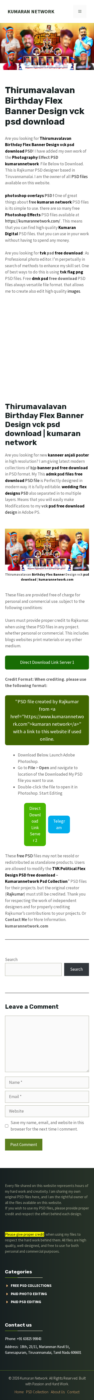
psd (70, 144)
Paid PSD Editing (26, 1301)
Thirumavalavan (55, 138)
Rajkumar (15, 894)
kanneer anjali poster (68, 455)
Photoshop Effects (23, 215)
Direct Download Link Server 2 (35, 824)
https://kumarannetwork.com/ (32, 221)
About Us (58, 1392)
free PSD (25, 856)
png (79, 272)
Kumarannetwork (22, 881)
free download (69, 253)
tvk (43, 253)
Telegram (59, 824)
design (11, 512)
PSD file (32, 480)
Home (19, 1392)
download (14, 151)
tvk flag (67, 272)
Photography (25, 157)
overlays (35, 195)
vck (63, 144)
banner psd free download (62, 467)
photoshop (16, 195)
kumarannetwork (22, 164)
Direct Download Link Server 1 (47, 662)
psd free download (66, 506)
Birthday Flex (18, 144)
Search (11, 959)
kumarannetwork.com (56, 579)
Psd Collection (54, 881)
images (73, 291)
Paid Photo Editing (29, 1293)
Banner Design (45, 144)
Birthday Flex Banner (48, 574)
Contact (73, 1392)
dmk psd (40, 278)
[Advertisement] (47, 348)
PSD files (79, 176)
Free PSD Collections (31, 1285)
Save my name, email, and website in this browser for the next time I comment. (47, 1126)
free (32, 202)
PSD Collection (37, 1392)
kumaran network (31, 11)
